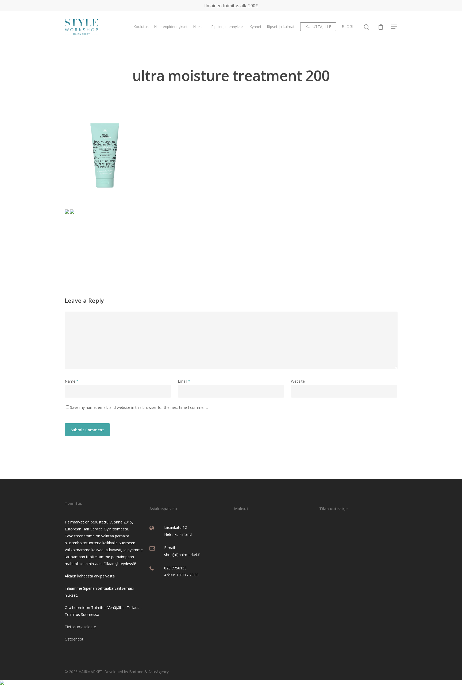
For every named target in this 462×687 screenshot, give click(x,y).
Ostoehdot (74, 639)
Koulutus (141, 26)
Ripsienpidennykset (227, 26)
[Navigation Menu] (394, 26)
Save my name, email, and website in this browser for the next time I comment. (139, 407)
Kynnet (255, 26)
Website (298, 381)
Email (184, 381)
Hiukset (199, 26)
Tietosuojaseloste (80, 626)
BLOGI (347, 26)
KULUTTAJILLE (318, 26)
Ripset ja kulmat (281, 26)
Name (72, 381)
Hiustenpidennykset (171, 26)
